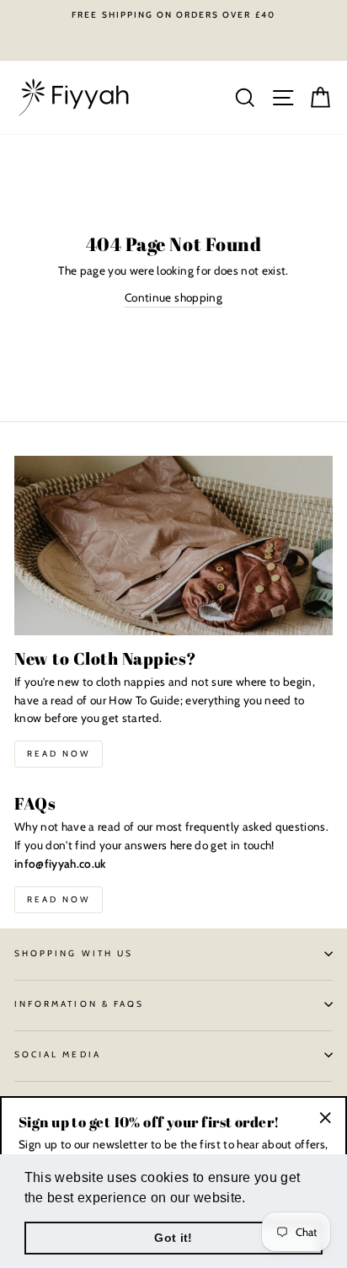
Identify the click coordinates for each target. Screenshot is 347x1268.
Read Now (58, 753)
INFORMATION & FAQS (79, 1003)
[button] (251, 1198)
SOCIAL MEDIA (57, 1054)
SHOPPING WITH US (73, 953)
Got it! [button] (173, 1237)
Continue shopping (173, 297)
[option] (173, 15)
